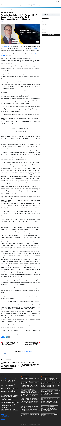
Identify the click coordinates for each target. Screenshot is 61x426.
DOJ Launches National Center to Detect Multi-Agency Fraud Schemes (50, 386)
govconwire (25, 376)
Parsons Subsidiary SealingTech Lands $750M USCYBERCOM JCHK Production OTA (30, 414)
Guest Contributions (5, 416)
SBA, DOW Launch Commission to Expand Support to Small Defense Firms (50, 379)
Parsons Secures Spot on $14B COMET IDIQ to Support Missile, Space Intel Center (30, 382)
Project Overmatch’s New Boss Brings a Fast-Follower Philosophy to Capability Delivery (50, 398)
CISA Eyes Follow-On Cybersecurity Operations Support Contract (29, 395)
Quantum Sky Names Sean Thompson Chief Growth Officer (29, 407)
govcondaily (46, 376)
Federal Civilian (15, 362)
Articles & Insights (4, 415)
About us (2, 414)
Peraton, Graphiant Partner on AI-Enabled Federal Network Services (30, 365)
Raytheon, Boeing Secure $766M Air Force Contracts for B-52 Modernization (30, 410)
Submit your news (4, 417)
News (2, 363)
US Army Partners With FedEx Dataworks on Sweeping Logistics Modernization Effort (49, 409)
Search (58, 15)
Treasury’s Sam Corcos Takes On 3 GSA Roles (50, 383)
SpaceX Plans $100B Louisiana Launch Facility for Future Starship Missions (29, 399)
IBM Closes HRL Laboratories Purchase (30, 378)
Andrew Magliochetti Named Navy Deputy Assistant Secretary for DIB (49, 402)
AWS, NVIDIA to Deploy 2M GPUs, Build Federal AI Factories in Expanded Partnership (10, 367)
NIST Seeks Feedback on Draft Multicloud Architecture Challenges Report (49, 414)
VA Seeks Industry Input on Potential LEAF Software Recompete (49, 405)
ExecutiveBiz (36, 48)
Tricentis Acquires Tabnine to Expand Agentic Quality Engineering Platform (29, 386)
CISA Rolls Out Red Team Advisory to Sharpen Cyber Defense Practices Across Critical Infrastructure (50, 390)
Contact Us (3, 419)
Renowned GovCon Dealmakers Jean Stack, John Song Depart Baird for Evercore (29, 402)
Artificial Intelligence (6, 362)
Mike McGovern (5, 46)
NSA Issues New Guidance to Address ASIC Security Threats (50, 394)
